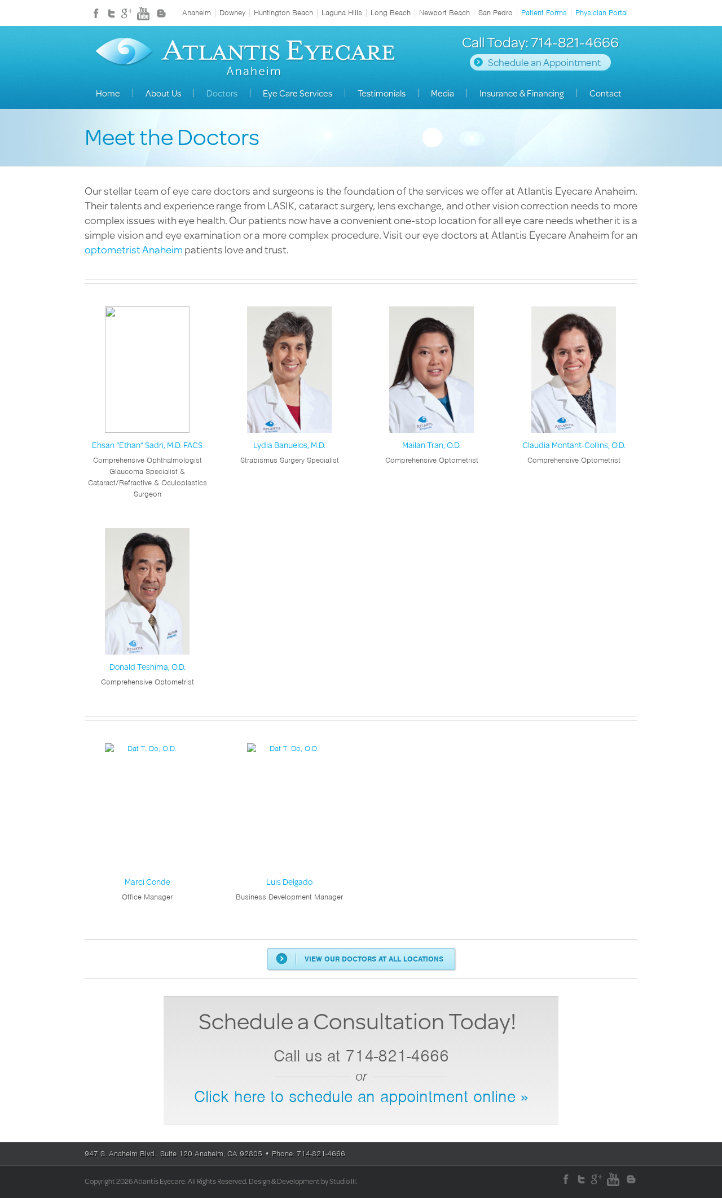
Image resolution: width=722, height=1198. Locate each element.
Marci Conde (147, 882)
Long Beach (391, 12)
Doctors (221, 92)
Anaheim (196, 12)
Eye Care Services (297, 92)
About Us (163, 92)
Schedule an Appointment (544, 62)
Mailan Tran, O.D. (431, 445)
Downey (232, 12)
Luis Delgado (289, 882)
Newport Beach (444, 12)
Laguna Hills (342, 12)
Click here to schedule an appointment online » (361, 1096)
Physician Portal (601, 12)
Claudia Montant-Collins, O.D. (574, 445)
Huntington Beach (283, 12)
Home (108, 92)
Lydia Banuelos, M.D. (289, 445)
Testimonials (382, 92)
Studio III (342, 1181)
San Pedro (495, 12)
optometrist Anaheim (134, 249)
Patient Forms (544, 12)
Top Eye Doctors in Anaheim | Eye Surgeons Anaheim (245, 59)
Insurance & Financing (521, 92)
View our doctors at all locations (374, 959)
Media (442, 92)
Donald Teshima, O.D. (147, 667)
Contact (605, 92)
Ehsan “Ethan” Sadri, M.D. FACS (147, 445)
